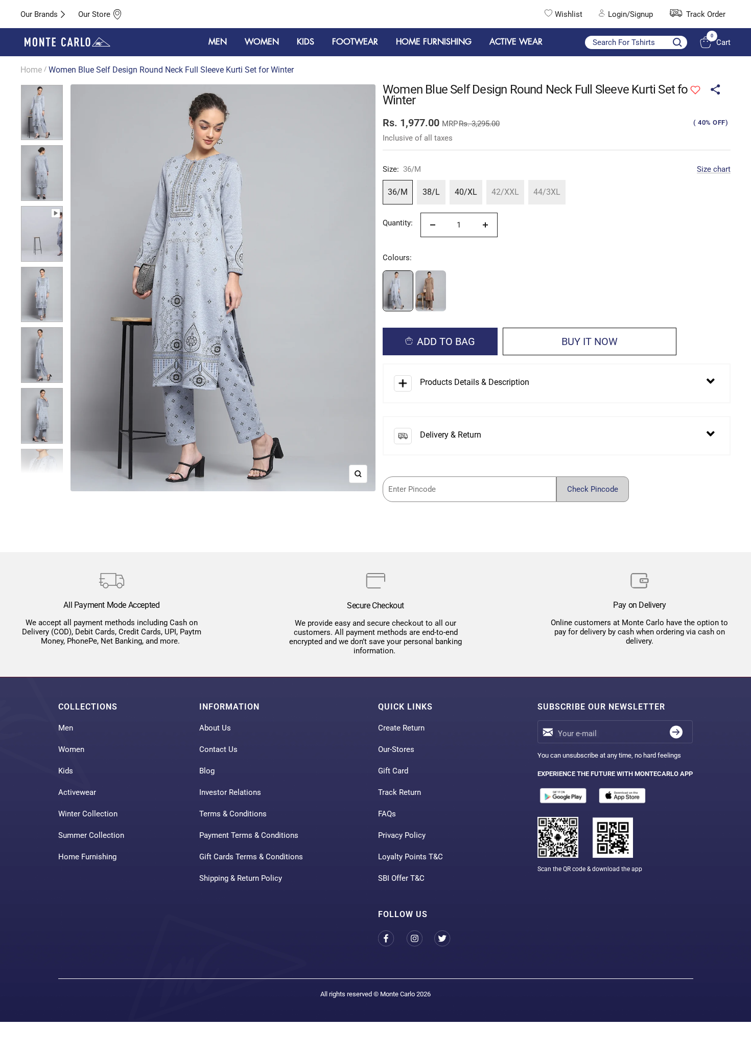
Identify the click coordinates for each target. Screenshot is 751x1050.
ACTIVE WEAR (516, 42)
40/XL (466, 192)
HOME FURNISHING (434, 42)
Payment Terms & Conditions (248, 835)
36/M (398, 192)
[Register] (676, 731)
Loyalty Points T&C (410, 856)
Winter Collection (88, 813)
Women (71, 749)
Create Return (401, 728)
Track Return (399, 792)
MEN (217, 42)
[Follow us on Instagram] (420, 939)
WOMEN (262, 42)
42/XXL (505, 192)
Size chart (714, 169)
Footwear (355, 42)
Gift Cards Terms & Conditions (251, 856)
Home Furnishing (87, 856)
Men (65, 728)
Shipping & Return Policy (240, 878)
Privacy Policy (402, 835)
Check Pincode (592, 489)
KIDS (305, 42)
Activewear (77, 792)
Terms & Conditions (233, 813)
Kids (65, 770)
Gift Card (393, 770)
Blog (207, 770)
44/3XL (546, 192)
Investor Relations (230, 792)
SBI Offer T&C (401, 878)
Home (31, 70)
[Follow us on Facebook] (392, 939)
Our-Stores (396, 749)
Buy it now (589, 341)
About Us (215, 728)
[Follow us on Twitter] (448, 939)
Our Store (94, 14)
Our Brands (39, 14)
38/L (431, 192)
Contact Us (218, 749)
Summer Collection (91, 835)
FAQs (387, 813)
